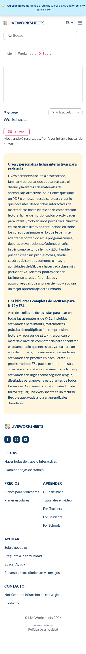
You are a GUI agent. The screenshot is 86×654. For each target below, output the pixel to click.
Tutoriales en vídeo (57, 500)
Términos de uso (43, 625)
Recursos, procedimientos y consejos (32, 572)
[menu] (79, 22)
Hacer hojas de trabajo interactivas (30, 461)
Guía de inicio (53, 492)
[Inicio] (24, 22)
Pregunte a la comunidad (23, 556)
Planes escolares (16, 500)
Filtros (19, 132)
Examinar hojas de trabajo (24, 469)
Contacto (11, 603)
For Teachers (52, 508)
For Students (52, 517)
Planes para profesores (21, 492)
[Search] (9, 35)
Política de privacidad (43, 629)
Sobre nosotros (16, 547)
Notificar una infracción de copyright (32, 594)
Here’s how (43, 9)
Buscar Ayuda (14, 564)
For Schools (51, 525)
